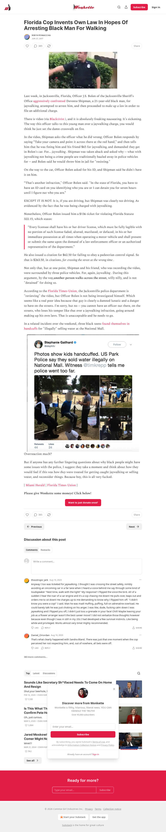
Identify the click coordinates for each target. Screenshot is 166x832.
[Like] (27, 46)
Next (132, 526)
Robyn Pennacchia (41, 35)
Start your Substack (74, 817)
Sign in (156, 7)
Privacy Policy (107, 745)
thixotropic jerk (39, 579)
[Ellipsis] (140, 579)
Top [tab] (28, 673)
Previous (36, 526)
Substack (67, 825)
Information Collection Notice (82, 745)
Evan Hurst (43, 695)
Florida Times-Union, (63, 291)
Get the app (99, 817)
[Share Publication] (126, 7)
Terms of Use (98, 741)
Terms (98, 808)
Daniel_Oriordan (40, 635)
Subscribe (139, 7)
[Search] (119, 7)
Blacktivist (57, 119)
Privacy (89, 808)
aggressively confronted (49, 101)
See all (31, 760)
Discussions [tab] (49, 673)
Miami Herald (35, 485)
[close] (114, 689)
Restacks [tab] (45, 549)
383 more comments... (35, 656)
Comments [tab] (31, 549)
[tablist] (38, 550)
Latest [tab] (36, 673)
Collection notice (112, 808)
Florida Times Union (61, 485)
